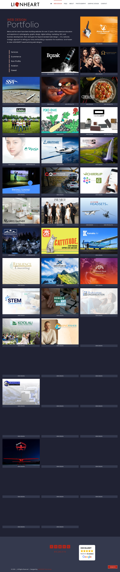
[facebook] (51, 546)
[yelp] (64, 546)
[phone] (68, 546)
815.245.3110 (60, 551)
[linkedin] (60, 546)
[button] (87, 552)
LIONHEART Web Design (45, 569)
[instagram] (55, 546)
